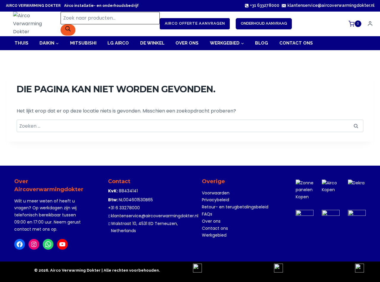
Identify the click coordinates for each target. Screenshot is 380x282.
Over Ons (187, 43)
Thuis (21, 43)
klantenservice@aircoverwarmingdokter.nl (154, 216)
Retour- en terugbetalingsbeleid (235, 207)
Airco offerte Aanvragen (195, 23)
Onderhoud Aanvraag (264, 23)
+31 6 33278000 (124, 208)
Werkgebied (214, 235)
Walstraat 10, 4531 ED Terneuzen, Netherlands (144, 227)
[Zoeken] (68, 30)
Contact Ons (296, 43)
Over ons (211, 221)
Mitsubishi (83, 43)
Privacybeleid (215, 200)
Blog (261, 43)
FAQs (207, 214)
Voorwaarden (215, 193)
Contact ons (215, 228)
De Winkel (152, 43)
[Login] (370, 23)
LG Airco (118, 43)
